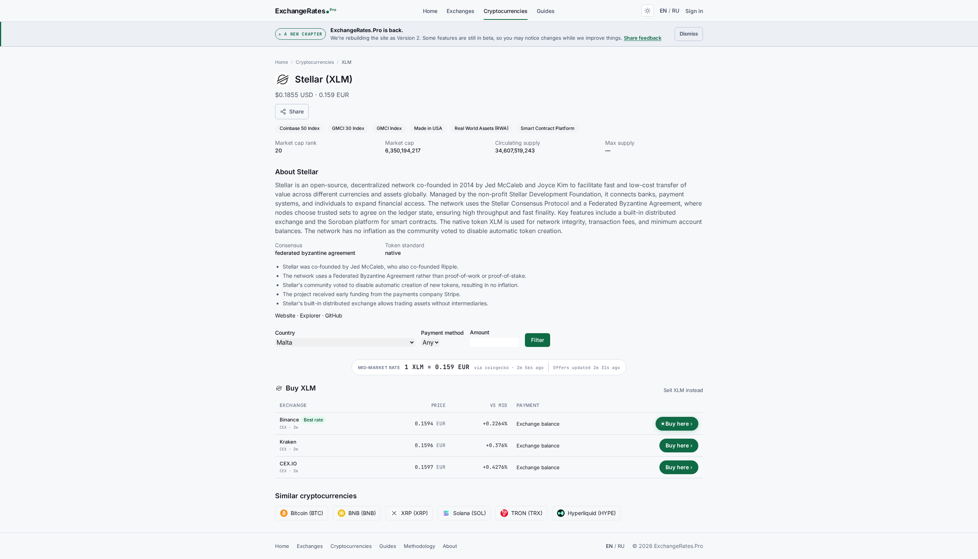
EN (663, 10)
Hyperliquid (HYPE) (592, 513)
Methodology (419, 546)
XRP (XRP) (414, 513)
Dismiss (691, 33)
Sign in (694, 11)
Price (438, 405)
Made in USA (428, 128)
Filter (537, 340)
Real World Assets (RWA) (481, 128)
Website (285, 315)
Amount (479, 332)
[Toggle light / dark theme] (647, 11)
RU (675, 10)
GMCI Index (389, 128)
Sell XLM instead (683, 390)
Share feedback (642, 38)
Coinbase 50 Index (300, 128)
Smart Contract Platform (548, 128)
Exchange (293, 405)
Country (285, 332)
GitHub (333, 315)
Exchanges (460, 11)
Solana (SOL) (469, 513)
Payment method (442, 332)
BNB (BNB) (362, 513)
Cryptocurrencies (506, 11)
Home (430, 11)
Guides (546, 11)
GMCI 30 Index (348, 128)
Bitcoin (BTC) (307, 513)
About (450, 546)
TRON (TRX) (526, 513)
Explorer (310, 315)
